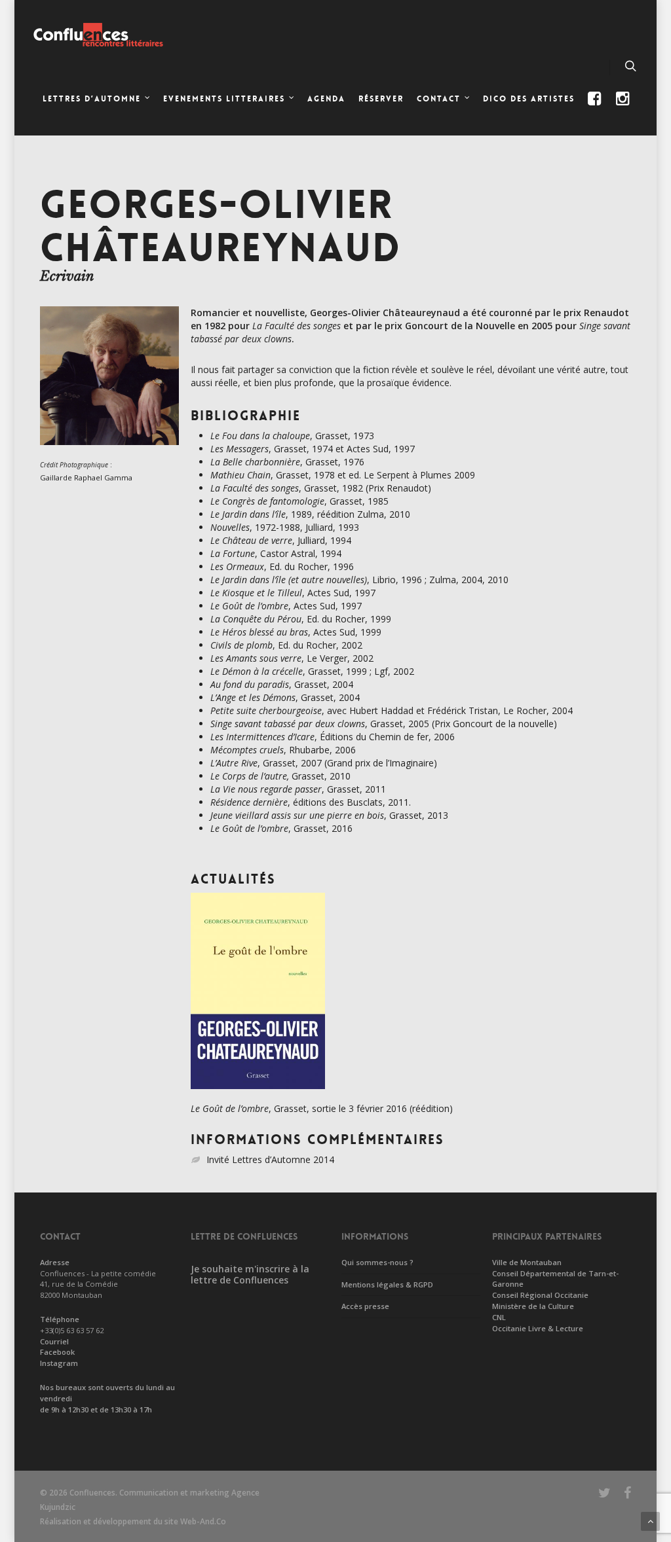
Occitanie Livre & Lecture (537, 1328)
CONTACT (439, 99)
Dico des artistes (529, 99)
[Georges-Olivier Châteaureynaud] (109, 451)
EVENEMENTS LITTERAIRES (224, 99)
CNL (499, 1317)
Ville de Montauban (527, 1262)
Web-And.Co (203, 1521)
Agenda (326, 99)
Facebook (57, 1352)
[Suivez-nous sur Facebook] (596, 109)
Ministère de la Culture (533, 1306)
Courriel (54, 1341)
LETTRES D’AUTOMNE (92, 99)
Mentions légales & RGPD (387, 1284)
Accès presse (365, 1306)
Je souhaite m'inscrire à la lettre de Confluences (250, 1274)
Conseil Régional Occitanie (540, 1295)
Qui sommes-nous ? (377, 1262)
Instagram (59, 1363)
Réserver (381, 99)
